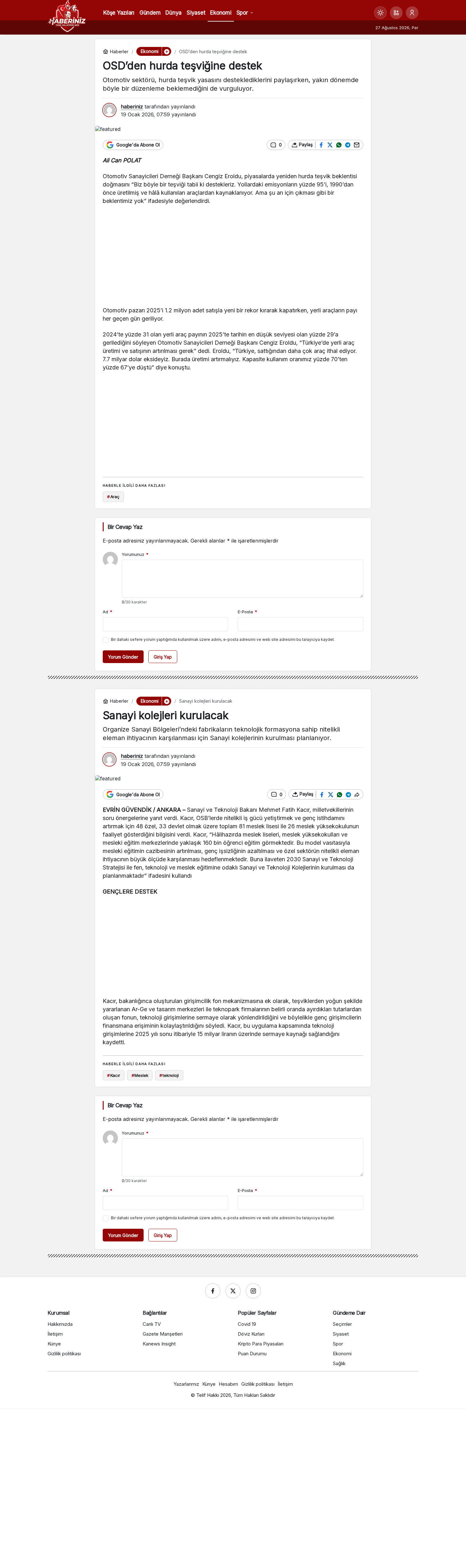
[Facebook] (212, 1291)
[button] (396, 12)
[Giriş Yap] (412, 12)
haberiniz (132, 106)
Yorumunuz (135, 554)
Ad (107, 611)
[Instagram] (253, 1291)
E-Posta (247, 611)
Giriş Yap (163, 657)
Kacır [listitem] (113, 1075)
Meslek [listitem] (140, 1075)
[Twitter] (233, 1291)
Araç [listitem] (113, 496)
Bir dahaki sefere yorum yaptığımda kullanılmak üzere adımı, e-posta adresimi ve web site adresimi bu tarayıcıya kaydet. (223, 639)
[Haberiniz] (67, 16)
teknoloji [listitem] (169, 1075)
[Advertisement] (233, 257)
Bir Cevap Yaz (124, 527)
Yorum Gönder (123, 657)
